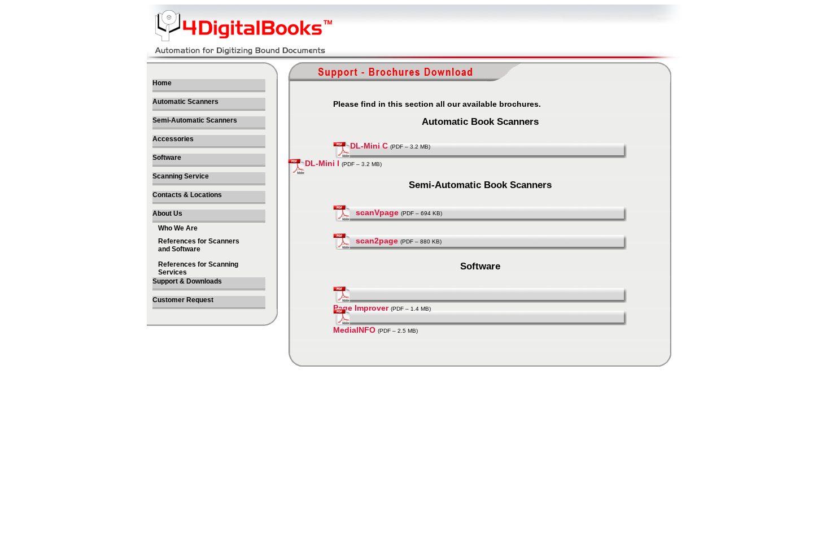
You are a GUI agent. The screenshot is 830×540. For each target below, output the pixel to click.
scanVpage (377, 212)
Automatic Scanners (185, 102)
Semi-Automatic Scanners (194, 120)
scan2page (377, 240)
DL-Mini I (322, 163)
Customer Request (182, 300)
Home (162, 83)
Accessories (173, 139)
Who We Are (178, 228)
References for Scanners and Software (198, 245)
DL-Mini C (370, 145)
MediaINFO (354, 329)
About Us (167, 213)
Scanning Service (180, 176)
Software (166, 158)
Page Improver (360, 307)
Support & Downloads (187, 281)
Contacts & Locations (187, 195)
